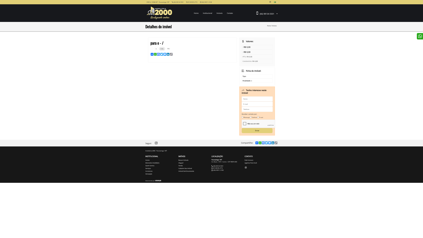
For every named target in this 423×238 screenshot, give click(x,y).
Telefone (254, 117)
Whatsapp (246, 117)
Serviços (148, 168)
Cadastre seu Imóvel (185, 168)
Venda (180, 166)
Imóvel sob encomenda (186, 171)
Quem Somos (149, 166)
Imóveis (274, 26)
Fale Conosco (249, 160)
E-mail (261, 117)
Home (196, 13)
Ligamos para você (251, 163)
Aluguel (180, 163)
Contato (230, 13)
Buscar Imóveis (183, 160)
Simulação (148, 174)
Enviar (257, 130)
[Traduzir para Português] (276, 2)
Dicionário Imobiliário (152, 163)
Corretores (148, 171)
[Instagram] (156, 143)
